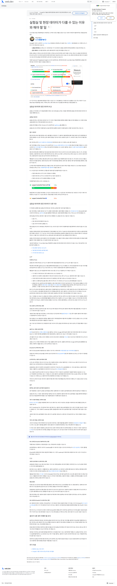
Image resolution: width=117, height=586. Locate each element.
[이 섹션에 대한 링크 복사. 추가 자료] (37, 545)
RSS (93, 577)
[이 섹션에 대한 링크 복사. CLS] (33, 458)
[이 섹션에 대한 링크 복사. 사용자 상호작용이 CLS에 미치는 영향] (48, 461)
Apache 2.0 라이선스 (81, 557)
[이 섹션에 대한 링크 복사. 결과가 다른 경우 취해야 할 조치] (52, 516)
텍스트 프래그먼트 (57, 285)
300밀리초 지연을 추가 (79, 423)
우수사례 (53, 1)
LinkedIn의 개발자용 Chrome (98, 574)
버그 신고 (46, 570)
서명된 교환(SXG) (44, 332)
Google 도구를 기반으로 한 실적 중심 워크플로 (43, 551)
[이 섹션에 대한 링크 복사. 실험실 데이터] (38, 117)
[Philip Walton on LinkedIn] (40, 40)
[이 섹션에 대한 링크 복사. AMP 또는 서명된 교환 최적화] (44, 329)
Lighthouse (57, 125)
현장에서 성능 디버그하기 (38, 549)
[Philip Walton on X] (36, 40)
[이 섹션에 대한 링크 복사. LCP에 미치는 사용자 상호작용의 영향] (48, 359)
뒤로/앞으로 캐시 (74, 211)
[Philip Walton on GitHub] (38, 40)
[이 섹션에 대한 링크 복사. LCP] (33, 257)
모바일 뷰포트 (53, 436)
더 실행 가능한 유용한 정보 (78, 147)
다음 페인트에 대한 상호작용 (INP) (40, 250)
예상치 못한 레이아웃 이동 (55, 471)
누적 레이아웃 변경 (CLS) (38, 253)
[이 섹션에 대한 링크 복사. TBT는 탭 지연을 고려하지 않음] (45, 420)
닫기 (101, 18)
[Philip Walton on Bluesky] (43, 40)
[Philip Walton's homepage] (45, 40)
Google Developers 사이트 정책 (45, 559)
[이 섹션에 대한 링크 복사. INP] (33, 385)
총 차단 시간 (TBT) (34, 402)
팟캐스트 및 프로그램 (72, 577)
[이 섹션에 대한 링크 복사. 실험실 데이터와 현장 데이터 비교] (53, 107)
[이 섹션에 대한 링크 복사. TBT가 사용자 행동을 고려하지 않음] (47, 400)
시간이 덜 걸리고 (76, 447)
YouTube (94, 572)
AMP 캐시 (42, 213)
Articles (4, 6)
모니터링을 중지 (60, 369)
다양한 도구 (69, 43)
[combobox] (93, 1)
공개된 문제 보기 (47, 572)
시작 (110, 18)
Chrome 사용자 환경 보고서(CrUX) (61, 145)
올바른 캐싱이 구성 (66, 313)
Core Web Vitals (46, 43)
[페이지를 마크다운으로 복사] (49, 27)
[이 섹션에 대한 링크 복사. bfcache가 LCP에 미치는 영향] (45, 348)
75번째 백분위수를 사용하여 (47, 167)
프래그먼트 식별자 (46, 285)
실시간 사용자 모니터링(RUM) (45, 142)
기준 (32, 1)
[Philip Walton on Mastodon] (42, 40)
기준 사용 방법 (39, 1)
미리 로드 (66, 337)
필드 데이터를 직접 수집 (39, 147)
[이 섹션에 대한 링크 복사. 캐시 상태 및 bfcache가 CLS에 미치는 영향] (51, 500)
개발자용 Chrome (72, 570)
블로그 (47, 1)
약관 (2, 583)
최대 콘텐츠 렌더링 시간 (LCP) (39, 248)
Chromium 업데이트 (72, 572)
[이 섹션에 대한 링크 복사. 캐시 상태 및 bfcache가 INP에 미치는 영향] (50, 441)
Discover (26, 1)
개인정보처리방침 (8, 583)
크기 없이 (42, 474)
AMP (31, 332)
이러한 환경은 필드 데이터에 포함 (68, 350)
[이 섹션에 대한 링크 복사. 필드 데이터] (37, 132)
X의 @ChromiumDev (96, 570)
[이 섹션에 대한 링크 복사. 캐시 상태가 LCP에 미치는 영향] (45, 306)
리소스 (20, 1)
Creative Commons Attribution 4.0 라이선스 (52, 557)
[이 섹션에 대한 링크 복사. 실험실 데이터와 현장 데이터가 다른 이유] (58, 204)
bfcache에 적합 (61, 353)
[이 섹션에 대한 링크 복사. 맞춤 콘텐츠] (36, 482)
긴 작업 (31, 429)
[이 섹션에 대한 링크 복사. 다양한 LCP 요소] (38, 260)
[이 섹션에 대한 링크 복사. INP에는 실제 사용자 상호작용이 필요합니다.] (51, 388)
